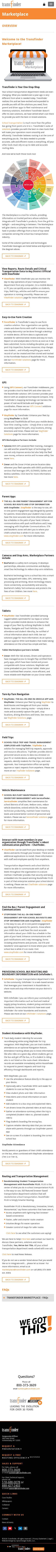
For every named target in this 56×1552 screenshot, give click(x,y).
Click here (10, 1233)
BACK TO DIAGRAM (15, 256)
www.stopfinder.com (13, 536)
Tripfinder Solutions (25, 770)
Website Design (7, 1541)
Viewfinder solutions (13, 297)
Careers (5, 1508)
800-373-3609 (11, 1470)
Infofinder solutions (36, 1014)
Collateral (6, 1505)
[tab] (28, 1298)
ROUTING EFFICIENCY (21, 1456)
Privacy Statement (39, 1539)
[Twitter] (15, 1528)
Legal (50, 1539)
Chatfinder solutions (37, 884)
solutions (6, 129)
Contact (5, 1519)
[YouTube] (10, 1528)
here (12, 458)
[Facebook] (5, 1528)
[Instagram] (25, 1528)
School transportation (12, 123)
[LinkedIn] (20, 1528)
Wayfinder (46, 702)
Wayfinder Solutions (17, 718)
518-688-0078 (11, 1482)
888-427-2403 (11, 1485)
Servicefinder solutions (36, 817)
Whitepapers (7, 1501)
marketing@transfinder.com (29, 1389)
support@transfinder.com (19, 1488)
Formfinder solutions (21, 360)
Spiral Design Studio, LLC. (25, 1541)
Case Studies (7, 1498)
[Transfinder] (11, 4)
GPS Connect (36, 406)
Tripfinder (37, 745)
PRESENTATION (11, 1447)
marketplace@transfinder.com (16, 1269)
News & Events (7, 1522)
